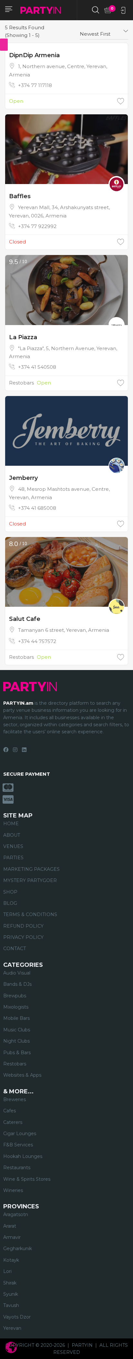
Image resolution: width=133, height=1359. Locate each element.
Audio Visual (16, 973)
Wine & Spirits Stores (26, 1179)
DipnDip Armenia (34, 55)
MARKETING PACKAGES (31, 869)
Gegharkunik (17, 1248)
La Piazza (23, 337)
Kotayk (11, 1260)
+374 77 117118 (35, 85)
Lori (7, 1271)
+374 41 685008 (37, 508)
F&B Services (18, 1145)
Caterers (12, 1122)
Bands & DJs (17, 984)
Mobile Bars (16, 1018)
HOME (11, 823)
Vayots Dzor (17, 1317)
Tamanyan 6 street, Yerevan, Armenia (63, 630)
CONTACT (14, 948)
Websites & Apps (22, 1075)
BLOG (10, 903)
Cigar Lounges (19, 1133)
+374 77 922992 (37, 226)
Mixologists (15, 1007)
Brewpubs (14, 996)
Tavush (11, 1305)
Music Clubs (16, 1030)
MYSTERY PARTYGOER (30, 880)
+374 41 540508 (37, 367)
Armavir (12, 1237)
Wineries (13, 1190)
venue (23, 710)
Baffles (20, 196)
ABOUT (11, 835)
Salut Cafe (24, 618)
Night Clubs (16, 1041)
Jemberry (23, 477)
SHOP (10, 892)
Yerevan (12, 1328)
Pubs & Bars (17, 1052)
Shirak (9, 1283)
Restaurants (16, 1167)
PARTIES (13, 857)
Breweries (14, 1099)
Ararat (9, 1226)
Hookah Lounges (22, 1156)
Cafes (9, 1111)
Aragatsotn (15, 1214)
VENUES (13, 846)
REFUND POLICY (23, 926)
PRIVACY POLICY (23, 937)
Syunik (10, 1294)
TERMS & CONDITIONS (30, 914)
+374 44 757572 (37, 641)
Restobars (21, 383)
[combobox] (104, 31)
